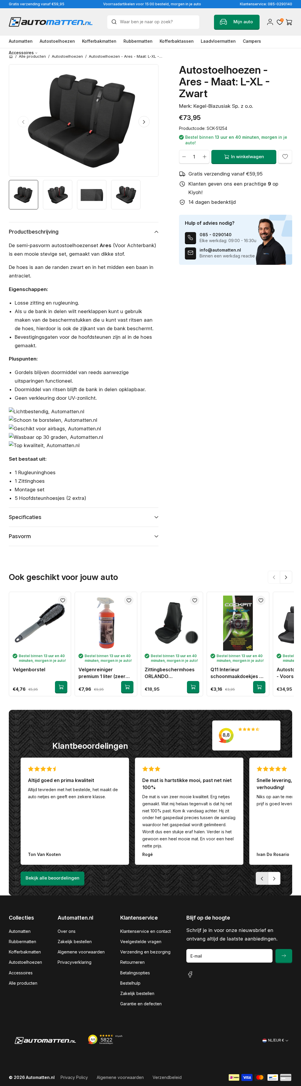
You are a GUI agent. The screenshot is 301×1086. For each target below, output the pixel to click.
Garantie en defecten (141, 1003)
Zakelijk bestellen (75, 941)
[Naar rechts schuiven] (144, 121)
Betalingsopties (135, 972)
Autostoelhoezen (25, 962)
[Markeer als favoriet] (285, 156)
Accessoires (21, 972)
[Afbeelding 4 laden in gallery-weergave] (126, 194)
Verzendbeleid (167, 1077)
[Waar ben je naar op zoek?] (115, 21)
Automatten (20, 931)
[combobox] (153, 22)
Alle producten (23, 983)
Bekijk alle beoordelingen (52, 878)
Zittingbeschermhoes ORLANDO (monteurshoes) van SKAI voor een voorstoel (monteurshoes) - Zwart (172, 673)
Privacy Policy (74, 1077)
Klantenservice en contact (145, 931)
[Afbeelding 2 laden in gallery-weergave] (57, 194)
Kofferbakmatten (25, 951)
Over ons (67, 931)
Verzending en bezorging (145, 951)
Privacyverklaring (74, 962)
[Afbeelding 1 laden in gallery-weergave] (23, 194)
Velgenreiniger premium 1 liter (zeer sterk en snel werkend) (104, 673)
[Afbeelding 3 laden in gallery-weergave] (91, 194)
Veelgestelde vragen (140, 941)
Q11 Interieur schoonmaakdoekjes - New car (235, 673)
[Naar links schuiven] (23, 121)
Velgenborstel (29, 669)
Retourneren (132, 962)
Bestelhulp (130, 983)
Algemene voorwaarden (81, 951)
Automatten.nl (40, 1077)
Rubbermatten (22, 941)
